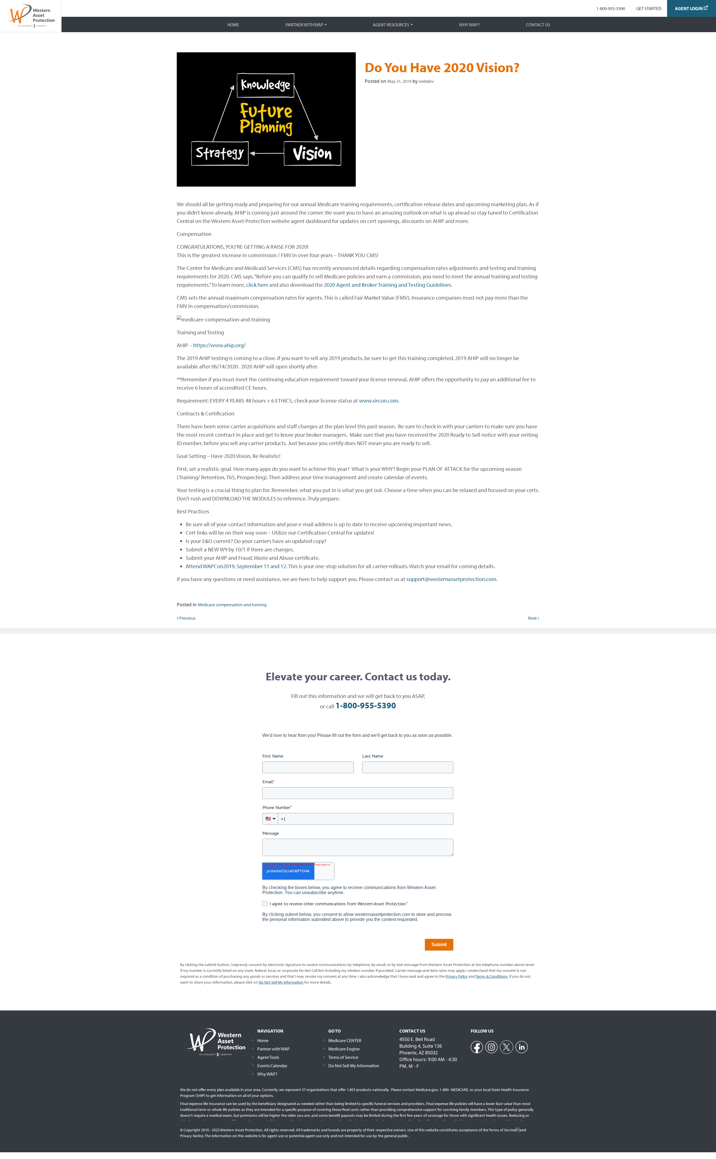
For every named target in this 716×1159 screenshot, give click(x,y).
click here (257, 284)
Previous (187, 618)
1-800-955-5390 (610, 8)
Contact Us (538, 24)
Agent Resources (391, 24)
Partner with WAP (304, 24)
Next (533, 618)
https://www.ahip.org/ (219, 345)
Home (233, 24)
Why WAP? (469, 24)
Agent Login (689, 8)
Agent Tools (268, 1057)
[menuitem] (611, 8)
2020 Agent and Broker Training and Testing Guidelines (387, 284)
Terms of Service (343, 1057)
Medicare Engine (344, 1049)
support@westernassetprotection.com (451, 578)
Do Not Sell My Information (353, 1065)
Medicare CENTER (344, 1040)
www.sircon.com (378, 400)
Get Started (648, 8)
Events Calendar (272, 1065)
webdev (426, 81)
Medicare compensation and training (232, 604)
